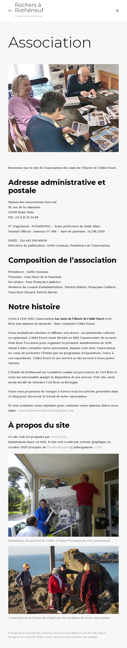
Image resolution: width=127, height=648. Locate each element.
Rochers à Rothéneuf (29, 7)
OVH (98, 447)
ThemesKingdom (59, 447)
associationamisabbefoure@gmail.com (46, 410)
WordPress (59, 437)
